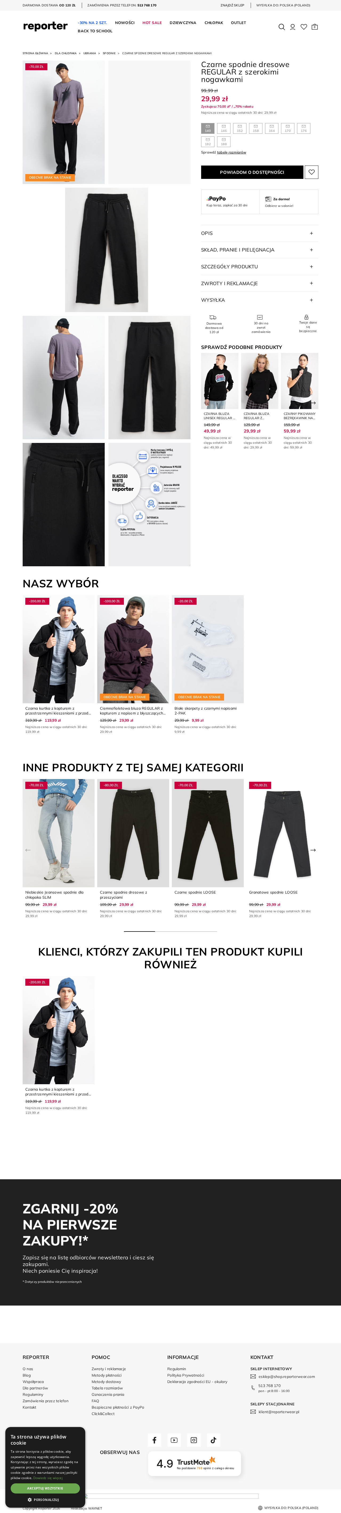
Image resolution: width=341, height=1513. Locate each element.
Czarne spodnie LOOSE (195, 892)
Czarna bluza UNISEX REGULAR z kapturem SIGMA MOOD (219, 420)
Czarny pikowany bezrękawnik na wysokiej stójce (300, 418)
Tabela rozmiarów (107, 1388)
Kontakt (29, 1407)
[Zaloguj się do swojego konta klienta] (292, 26)
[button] (314, 26)
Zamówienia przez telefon (45, 1400)
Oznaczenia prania (108, 1394)
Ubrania (89, 53)
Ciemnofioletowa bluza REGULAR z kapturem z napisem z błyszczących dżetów (131, 713)
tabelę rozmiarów (231, 152)
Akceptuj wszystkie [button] (45, 1488)
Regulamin (176, 1368)
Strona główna (35, 53)
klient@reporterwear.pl (279, 1411)
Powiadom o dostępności (252, 172)
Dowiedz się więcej (48, 1478)
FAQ (95, 1400)
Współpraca (33, 1381)
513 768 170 (269, 1385)
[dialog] (45, 1467)
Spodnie (109, 53)
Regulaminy (33, 1394)
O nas (28, 1368)
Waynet (95, 1508)
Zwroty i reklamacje (109, 1368)
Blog (27, 1375)
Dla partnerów (35, 1388)
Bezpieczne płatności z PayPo (118, 1407)
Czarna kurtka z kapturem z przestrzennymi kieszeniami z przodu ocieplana (58, 713)
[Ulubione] (303, 26)
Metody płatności (107, 1375)
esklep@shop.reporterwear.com (287, 1376)
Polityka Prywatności (185, 1375)
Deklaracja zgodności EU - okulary (197, 1381)
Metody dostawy (106, 1381)
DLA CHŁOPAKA (66, 53)
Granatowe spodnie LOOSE (273, 892)
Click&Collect (103, 1413)
